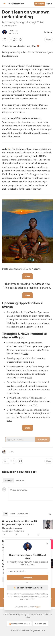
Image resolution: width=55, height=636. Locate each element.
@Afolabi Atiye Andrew (28, 269)
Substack (14, 630)
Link (40, 327)
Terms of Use (42, 594)
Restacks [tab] (20, 480)
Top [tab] (5, 514)
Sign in (49, 4)
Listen (49, 32)
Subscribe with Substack (29, 587)
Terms (39, 614)
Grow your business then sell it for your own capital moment (19, 523)
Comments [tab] (8, 480)
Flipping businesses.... (12, 528)
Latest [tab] (12, 514)
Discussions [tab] (23, 514)
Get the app (40, 623)
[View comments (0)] (14, 39)
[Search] (50, 513)
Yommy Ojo (13, 31)
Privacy (32, 614)
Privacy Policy (29, 599)
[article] (27, 528)
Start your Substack (20, 623)
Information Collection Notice (36, 596)
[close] (47, 543)
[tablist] (13, 480)
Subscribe (39, 4)
